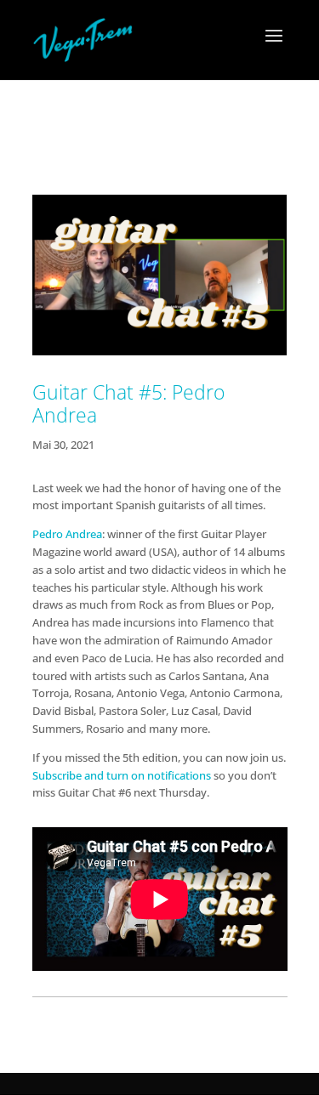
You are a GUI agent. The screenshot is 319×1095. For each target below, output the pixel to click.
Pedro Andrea (67, 534)
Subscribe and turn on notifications (121, 775)
